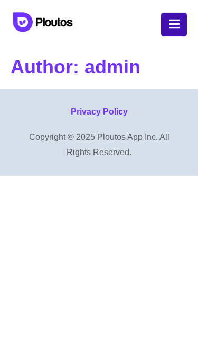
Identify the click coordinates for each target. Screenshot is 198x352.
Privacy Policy (99, 111)
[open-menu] (174, 24)
